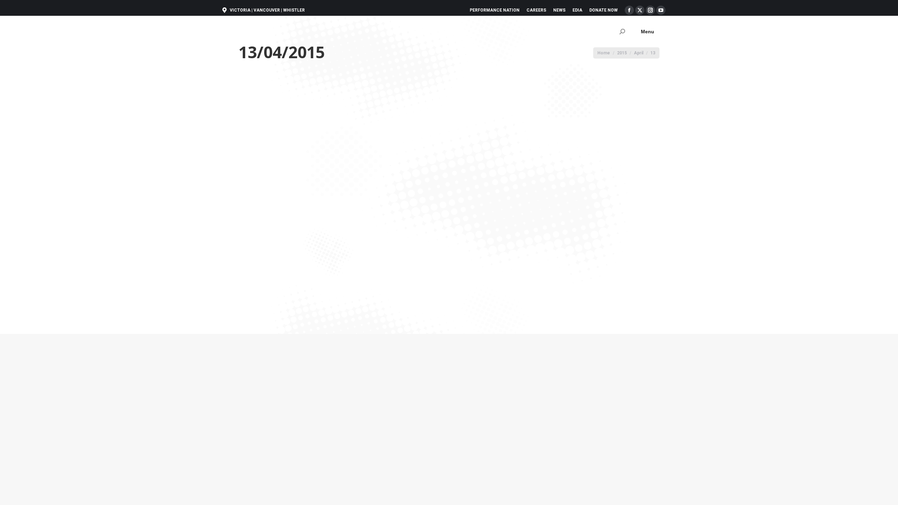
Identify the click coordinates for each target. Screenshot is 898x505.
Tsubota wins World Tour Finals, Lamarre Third (374, 268)
